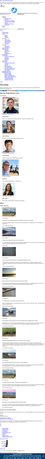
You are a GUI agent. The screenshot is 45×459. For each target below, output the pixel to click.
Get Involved (4, 61)
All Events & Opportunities (10, 62)
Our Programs (5, 55)
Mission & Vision (8, 18)
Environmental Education (9, 56)
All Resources (7, 47)
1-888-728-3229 (10, 418)
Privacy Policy (36, 3)
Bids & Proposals (5, 435)
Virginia (6, 52)
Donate (1, 30)
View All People (3, 95)
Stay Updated (7, 70)
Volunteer (6, 63)
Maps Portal (7, 45)
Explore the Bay (5, 33)
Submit (1, 205)
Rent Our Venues (8, 66)
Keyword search (3, 14)
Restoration (7, 58)
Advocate (6, 65)
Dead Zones (7, 42)
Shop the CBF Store (8, 67)
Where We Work (5, 49)
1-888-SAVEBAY (3, 418)
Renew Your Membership (9, 75)
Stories (3, 25)
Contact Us (7, 24)
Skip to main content (4, 0)
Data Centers (7, 39)
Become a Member (8, 74)
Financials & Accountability (10, 21)
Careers (6, 22)
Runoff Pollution (8, 40)
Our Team (6, 19)
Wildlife (6, 35)
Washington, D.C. (8, 53)
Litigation (6, 59)
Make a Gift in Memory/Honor (10, 76)
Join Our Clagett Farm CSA (10, 68)
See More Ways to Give (9, 79)
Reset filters (6, 205)
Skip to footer (10, 0)
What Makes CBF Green (9, 23)
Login (3, 26)
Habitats (6, 36)
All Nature (7, 37)
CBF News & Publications (10, 20)
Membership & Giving (6, 72)
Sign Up (1, 415)
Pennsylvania (7, 51)
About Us (4, 17)
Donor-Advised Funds (9, 77)
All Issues (6, 43)
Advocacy (6, 57)
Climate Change (8, 41)
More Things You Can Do (9, 69)
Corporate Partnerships (9, 78)
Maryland (6, 50)
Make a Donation (8, 73)
